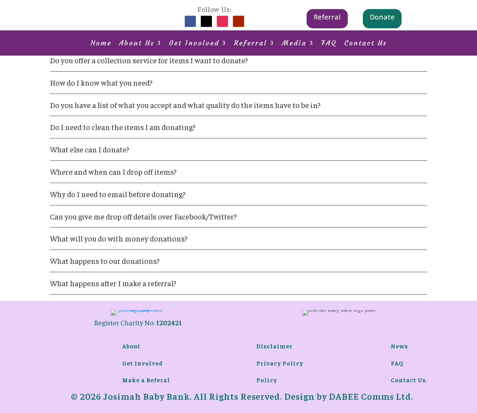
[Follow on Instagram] (222, 21)
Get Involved (194, 44)
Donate (382, 17)
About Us (136, 44)
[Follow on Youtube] (238, 21)
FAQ (329, 44)
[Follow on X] (206, 21)
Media (294, 44)
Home (100, 44)
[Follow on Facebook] (190, 21)
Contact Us (365, 44)
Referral (327, 17)
